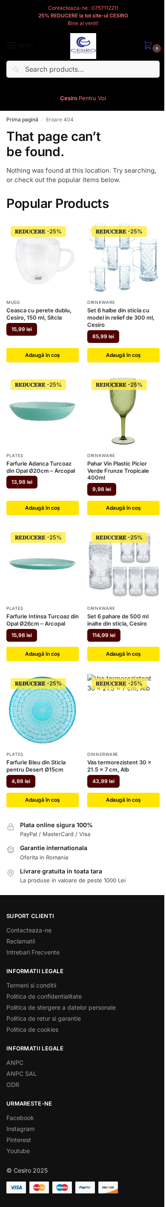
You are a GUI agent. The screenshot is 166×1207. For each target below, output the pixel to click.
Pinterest (18, 1139)
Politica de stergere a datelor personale (61, 1007)
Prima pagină (22, 119)
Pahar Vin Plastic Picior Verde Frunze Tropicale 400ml (118, 470)
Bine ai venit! (83, 23)
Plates (14, 455)
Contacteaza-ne (29, 930)
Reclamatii (20, 941)
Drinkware (101, 302)
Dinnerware (102, 754)
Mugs (13, 302)
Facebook (20, 1117)
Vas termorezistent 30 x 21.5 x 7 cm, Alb (119, 766)
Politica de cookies (32, 1029)
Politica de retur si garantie (43, 1018)
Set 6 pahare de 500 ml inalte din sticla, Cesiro (118, 620)
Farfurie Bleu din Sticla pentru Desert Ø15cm (36, 766)
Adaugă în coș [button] (42, 355)
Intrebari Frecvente (33, 952)
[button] (150, 46)
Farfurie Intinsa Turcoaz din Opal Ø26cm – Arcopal (42, 620)
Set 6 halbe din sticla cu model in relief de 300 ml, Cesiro (121, 317)
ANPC (14, 1062)
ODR (12, 1084)
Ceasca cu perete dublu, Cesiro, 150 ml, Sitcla (39, 314)
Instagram (20, 1128)
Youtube (18, 1150)
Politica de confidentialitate (44, 996)
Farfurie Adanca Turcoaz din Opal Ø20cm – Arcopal (40, 467)
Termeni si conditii (31, 985)
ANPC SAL (21, 1073)
